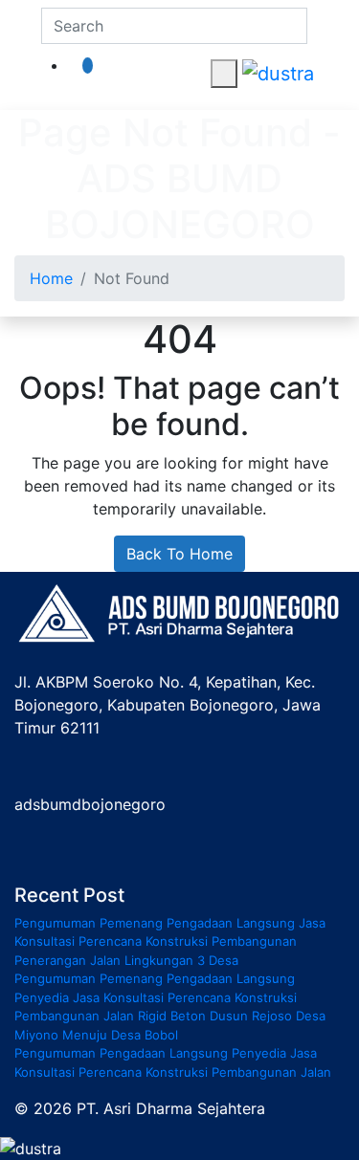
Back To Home (179, 553)
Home (51, 278)
